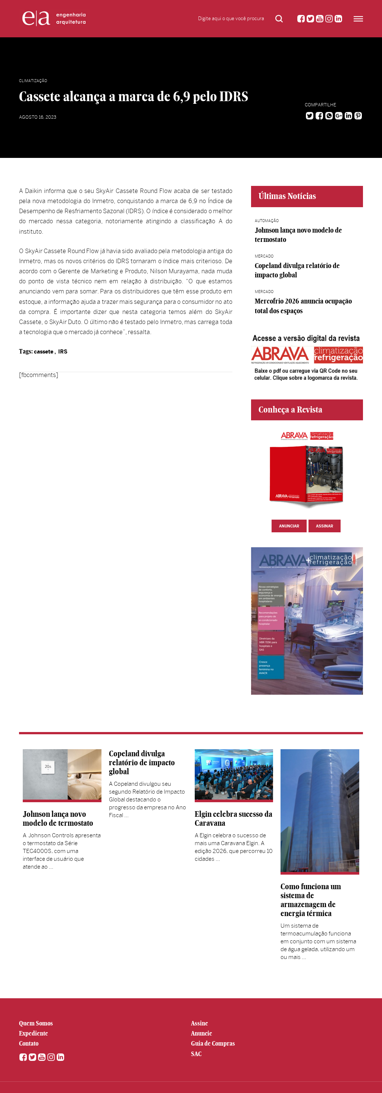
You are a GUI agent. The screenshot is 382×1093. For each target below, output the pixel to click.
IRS (63, 352)
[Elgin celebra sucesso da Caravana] (234, 775)
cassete (43, 352)
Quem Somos (36, 1023)
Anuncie (201, 1033)
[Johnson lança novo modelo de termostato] (62, 775)
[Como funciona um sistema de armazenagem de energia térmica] (320, 812)
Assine (199, 1023)
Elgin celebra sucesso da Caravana (233, 818)
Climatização (33, 81)
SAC (196, 1054)
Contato (28, 1043)
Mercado (264, 256)
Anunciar (289, 526)
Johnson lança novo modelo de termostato (58, 818)
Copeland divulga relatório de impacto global (142, 762)
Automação (267, 221)
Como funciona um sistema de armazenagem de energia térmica (311, 900)
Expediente (33, 1033)
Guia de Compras (213, 1043)
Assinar (324, 526)
